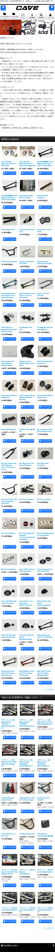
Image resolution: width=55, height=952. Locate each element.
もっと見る (48, 689)
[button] (3, 7)
